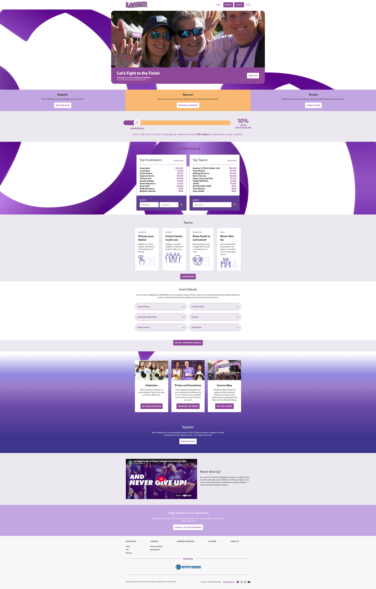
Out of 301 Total (178, 160)
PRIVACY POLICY (228, 582)
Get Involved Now (151, 406)
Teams (128, 546)
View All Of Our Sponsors (188, 527)
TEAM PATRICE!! (200, 180)
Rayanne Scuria (147, 175)
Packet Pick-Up (143, 327)
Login (218, 5)
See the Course (224, 406)
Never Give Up (199, 175)
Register (228, 5)
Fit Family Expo (197, 306)
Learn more (188, 276)
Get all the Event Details (188, 342)
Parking (194, 317)
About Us (129, 553)
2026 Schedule (143, 306)
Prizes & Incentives (156, 546)
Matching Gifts (155, 550)
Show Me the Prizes (188, 406)
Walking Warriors (201, 173)
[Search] (181, 204)
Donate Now (313, 105)
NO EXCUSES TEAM (202, 185)
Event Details (131, 541)
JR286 (196, 183)
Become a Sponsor (188, 105)
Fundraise (154, 541)
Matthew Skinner (148, 190)
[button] (248, 5)
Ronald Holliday (147, 180)
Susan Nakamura (148, 183)
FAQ (127, 550)
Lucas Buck (145, 170)
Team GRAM (198, 190)
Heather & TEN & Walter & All (206, 168)
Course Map (196, 327)
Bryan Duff (145, 185)
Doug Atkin (145, 168)
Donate (239, 5)
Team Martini (199, 170)
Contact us (234, 541)
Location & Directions (146, 317)
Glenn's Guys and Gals (203, 178)
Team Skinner (199, 188)
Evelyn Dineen (146, 173)
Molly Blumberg (147, 188)
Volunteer (212, 541)
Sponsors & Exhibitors (185, 541)
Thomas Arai (145, 178)
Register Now (63, 105)
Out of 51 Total (231, 160)
